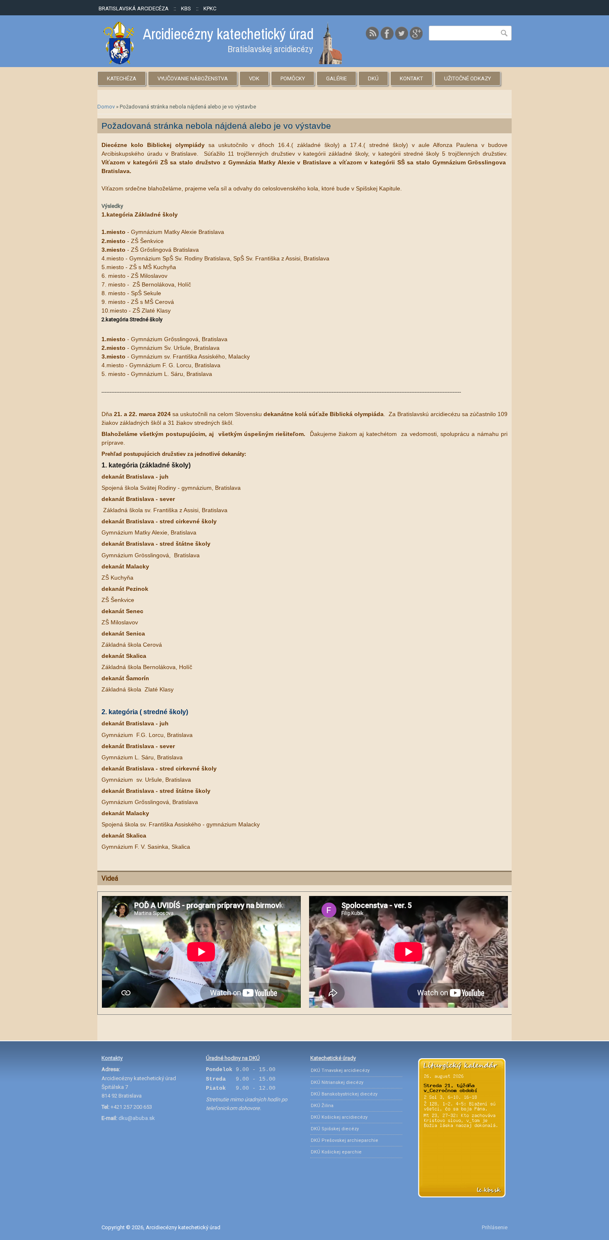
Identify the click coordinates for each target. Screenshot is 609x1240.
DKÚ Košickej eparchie (336, 1152)
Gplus (416, 33)
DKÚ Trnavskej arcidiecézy (340, 1070)
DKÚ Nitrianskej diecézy (337, 1082)
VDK (254, 78)
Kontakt (411, 78)
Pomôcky (292, 78)
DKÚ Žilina (322, 1105)
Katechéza (121, 78)
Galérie (336, 78)
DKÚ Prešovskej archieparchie (344, 1140)
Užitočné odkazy (467, 78)
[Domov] (223, 62)
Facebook (387, 33)
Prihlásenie (495, 1227)
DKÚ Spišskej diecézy (335, 1129)
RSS (372, 33)
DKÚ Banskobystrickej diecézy (344, 1094)
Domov (106, 107)
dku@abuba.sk (136, 1118)
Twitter (401, 33)
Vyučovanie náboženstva (192, 78)
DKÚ (373, 78)
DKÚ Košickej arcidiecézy (339, 1117)
